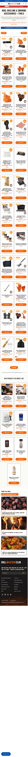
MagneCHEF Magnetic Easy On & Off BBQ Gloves (7, 323)
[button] (1, 3)
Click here (24, 372)
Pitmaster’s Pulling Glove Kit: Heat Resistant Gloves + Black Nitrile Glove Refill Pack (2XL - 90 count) (21, 78)
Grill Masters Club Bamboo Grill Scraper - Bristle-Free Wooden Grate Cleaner (7, 190)
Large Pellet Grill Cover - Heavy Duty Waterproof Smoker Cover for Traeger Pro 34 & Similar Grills (7, 271)
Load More (14, 367)
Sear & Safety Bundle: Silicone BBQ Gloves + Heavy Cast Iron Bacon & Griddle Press (21, 52)
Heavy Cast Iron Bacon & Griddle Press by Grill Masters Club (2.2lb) (21, 162)
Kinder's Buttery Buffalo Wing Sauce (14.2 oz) (14, 478)
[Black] (15, 356)
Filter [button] (3, 33)
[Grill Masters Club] (14, 3)
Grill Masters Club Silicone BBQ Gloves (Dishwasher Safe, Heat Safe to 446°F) (6, 106)
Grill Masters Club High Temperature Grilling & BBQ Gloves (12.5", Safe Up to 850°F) (21, 106)
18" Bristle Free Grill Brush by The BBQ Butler (21, 270)
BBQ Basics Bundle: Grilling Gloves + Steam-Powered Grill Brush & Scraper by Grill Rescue (21, 324)
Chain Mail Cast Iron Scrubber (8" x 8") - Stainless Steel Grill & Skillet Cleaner (7, 162)
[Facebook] (2, 595)
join (23, 573)
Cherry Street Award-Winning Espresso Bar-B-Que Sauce (7, 452)
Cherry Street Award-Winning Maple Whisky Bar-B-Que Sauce (21, 425)
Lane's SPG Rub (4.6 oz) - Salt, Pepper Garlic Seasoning (21, 452)
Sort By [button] (24, 33)
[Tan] (17, 356)
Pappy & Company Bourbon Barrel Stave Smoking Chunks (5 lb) (7, 425)
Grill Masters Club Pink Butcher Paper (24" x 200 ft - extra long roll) (21, 133)
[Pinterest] (8, 595)
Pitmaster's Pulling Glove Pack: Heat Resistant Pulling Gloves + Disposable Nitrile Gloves (21, 297)
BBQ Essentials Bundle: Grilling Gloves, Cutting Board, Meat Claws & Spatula (7, 78)
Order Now (21, 6)
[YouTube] (11, 595)
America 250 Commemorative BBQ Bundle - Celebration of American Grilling (7, 398)
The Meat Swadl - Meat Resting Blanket (21, 189)
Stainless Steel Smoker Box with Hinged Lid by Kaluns (21, 244)
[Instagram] (5, 595)
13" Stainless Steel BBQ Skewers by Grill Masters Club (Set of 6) (7, 351)
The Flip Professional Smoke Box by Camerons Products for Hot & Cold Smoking (7, 217)
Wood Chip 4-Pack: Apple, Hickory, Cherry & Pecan (7, 244)
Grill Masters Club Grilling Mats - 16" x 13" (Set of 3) (21, 217)
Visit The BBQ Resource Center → (10, 494)
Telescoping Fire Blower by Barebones (7, 296)
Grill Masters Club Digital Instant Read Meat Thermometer (7, 51)
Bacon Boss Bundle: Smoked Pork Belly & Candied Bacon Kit (21, 397)
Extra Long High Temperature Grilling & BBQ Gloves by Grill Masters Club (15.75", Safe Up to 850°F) (7, 134)
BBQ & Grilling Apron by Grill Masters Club (21, 351)
